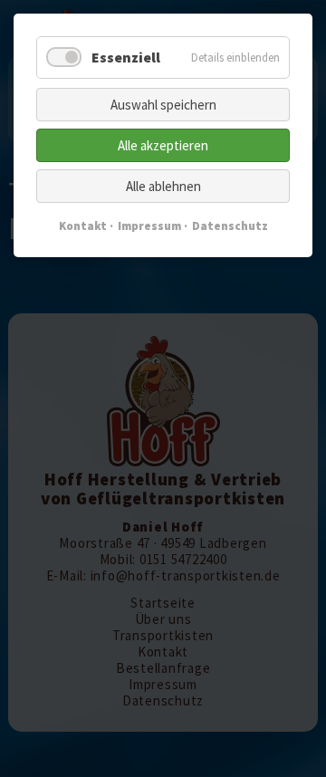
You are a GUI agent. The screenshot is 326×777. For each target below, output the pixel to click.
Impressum (149, 226)
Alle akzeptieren (163, 145)
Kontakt (83, 226)
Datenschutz (230, 226)
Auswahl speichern (163, 104)
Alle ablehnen (163, 186)
